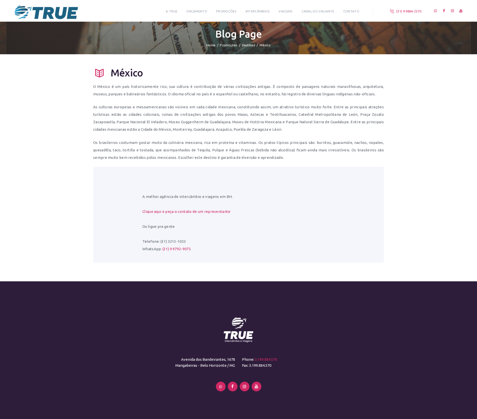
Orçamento (196, 11)
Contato (351, 11)
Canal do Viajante (318, 11)
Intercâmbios (258, 11)
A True (171, 11)
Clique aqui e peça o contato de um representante (186, 211)
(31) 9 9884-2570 (408, 11)
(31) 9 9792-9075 (176, 249)
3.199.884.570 (266, 359)
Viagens (285, 11)
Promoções (226, 11)
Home (210, 45)
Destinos (248, 45)
